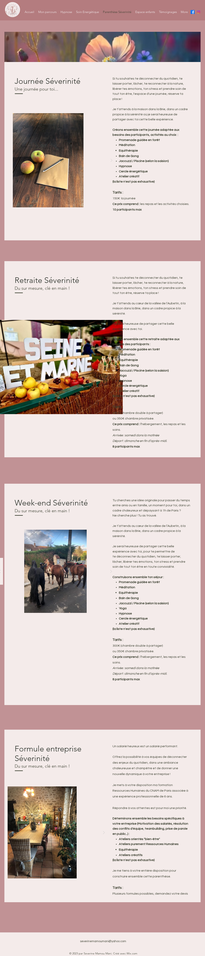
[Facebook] (193, 12)
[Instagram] (199, 12)
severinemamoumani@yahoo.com (103, 941)
